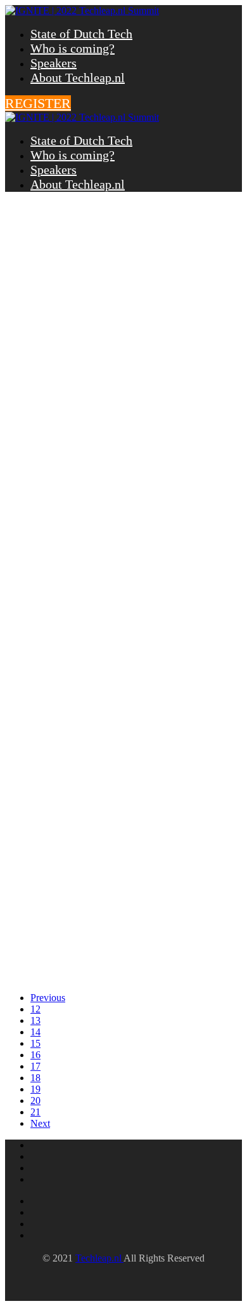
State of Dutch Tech (81, 34)
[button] (38, 103)
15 (35, 1043)
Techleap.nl (99, 1258)
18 (35, 1077)
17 (35, 1066)
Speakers (53, 63)
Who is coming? (72, 48)
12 (35, 1009)
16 (35, 1054)
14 (35, 1032)
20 (35, 1100)
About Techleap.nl (77, 77)
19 (35, 1089)
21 (35, 1112)
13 (35, 1020)
